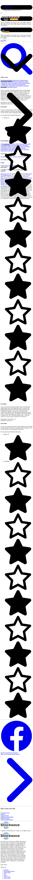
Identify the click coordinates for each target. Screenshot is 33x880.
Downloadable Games (9, 871)
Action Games (19, 80)
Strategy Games (22, 85)
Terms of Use (7, 876)
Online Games (7, 872)
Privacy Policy (7, 878)
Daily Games (12, 80)
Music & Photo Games (9, 84)
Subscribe (6, 869)
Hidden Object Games (9, 83)
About (5, 875)
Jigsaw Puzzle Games (20, 83)
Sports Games (15, 85)
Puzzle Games (18, 84)
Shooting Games (8, 85)
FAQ (2, 156)
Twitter (2, 165)
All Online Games (8, 6)
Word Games (14, 87)
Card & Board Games (15, 81)
